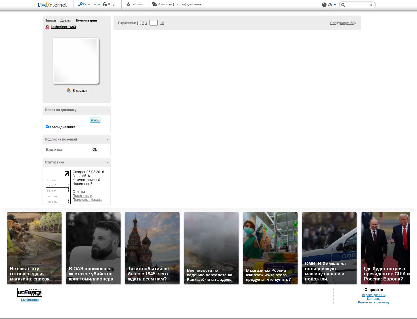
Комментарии (86, 20)
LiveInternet (53, 5)
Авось (162, 4)
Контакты (373, 298)
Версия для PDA (374, 295)
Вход (111, 4)
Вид (332, 5)
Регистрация (92, 4)
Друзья (65, 20)
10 (162, 23)
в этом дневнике (62, 127)
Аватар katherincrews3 (75, 60)
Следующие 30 (342, 23)
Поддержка (324, 5)
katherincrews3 (47, 27)
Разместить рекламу (373, 302)
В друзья (80, 91)
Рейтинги (137, 4)
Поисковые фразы (87, 200)
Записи (50, 20)
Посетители (82, 196)
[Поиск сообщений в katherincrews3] (95, 120)
